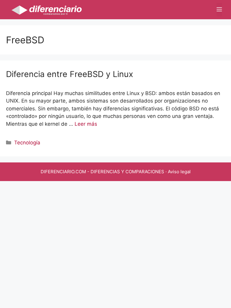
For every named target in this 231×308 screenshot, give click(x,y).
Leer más (86, 124)
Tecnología (27, 143)
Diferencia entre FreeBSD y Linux (69, 74)
